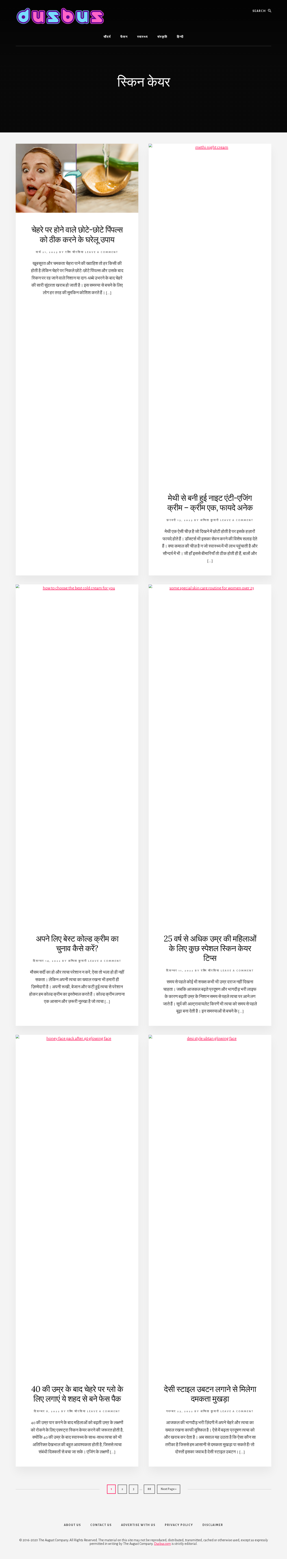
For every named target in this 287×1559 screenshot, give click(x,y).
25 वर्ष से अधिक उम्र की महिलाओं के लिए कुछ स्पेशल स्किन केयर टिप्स (210, 948)
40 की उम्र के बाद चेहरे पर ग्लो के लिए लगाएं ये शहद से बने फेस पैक (77, 1394)
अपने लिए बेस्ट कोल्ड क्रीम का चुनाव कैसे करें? (77, 943)
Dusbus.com (162, 1544)
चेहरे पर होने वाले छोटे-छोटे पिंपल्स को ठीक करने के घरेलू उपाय (77, 234)
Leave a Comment (101, 252)
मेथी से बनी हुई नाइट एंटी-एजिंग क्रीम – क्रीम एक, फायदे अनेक (210, 503)
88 (150, 1489)
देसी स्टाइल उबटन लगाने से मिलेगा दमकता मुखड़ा (210, 1394)
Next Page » (168, 1490)
